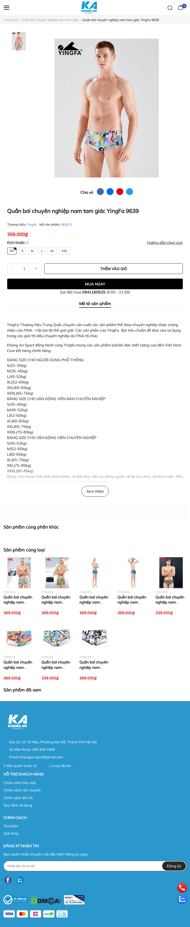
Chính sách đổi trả (18, 798)
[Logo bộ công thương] (44, 899)
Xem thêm (95, 491)
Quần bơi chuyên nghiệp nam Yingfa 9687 (131, 602)
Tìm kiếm (10, 826)
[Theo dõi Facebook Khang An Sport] (7, 880)
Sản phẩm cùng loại (24, 550)
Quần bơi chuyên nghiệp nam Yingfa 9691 (55, 602)
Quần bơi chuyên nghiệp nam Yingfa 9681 (169, 602)
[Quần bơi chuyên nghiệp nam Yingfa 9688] (95, 572)
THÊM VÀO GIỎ (113, 268)
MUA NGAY (95, 284)
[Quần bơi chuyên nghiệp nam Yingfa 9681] (171, 572)
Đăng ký (174, 866)
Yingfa (32, 224)
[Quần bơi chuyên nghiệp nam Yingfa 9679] (95, 637)
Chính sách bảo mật (19, 783)
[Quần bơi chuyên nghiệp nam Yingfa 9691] (57, 572)
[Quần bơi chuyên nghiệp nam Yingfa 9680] (19, 637)
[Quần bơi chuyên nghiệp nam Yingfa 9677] (57, 637)
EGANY (43, 766)
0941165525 (93, 292)
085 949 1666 (43, 749)
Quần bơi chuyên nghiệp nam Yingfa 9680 (17, 667)
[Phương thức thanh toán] (35, 914)
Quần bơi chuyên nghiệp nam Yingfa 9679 (93, 667)
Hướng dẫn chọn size (165, 242)
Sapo (75, 766)
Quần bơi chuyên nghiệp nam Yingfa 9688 (93, 602)
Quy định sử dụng (17, 805)
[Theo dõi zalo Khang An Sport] (20, 880)
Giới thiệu (11, 833)
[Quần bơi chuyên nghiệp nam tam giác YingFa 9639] (106, 108)
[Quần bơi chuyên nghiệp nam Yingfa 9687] (133, 572)
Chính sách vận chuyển (22, 790)
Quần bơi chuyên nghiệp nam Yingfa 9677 (55, 667)
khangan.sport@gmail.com (41, 757)
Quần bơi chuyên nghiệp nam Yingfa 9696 (17, 602)
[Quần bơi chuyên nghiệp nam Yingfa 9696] (19, 572)
